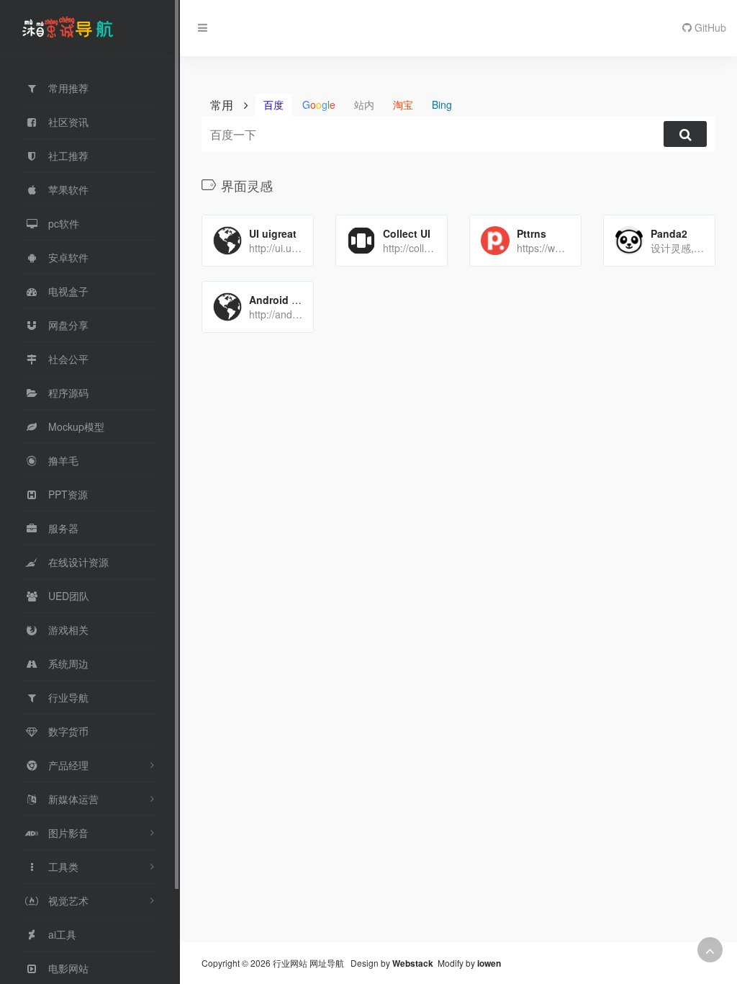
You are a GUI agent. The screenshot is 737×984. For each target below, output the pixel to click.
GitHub (709, 27)
